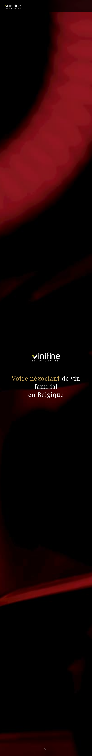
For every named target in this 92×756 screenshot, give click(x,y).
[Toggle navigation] (84, 6)
